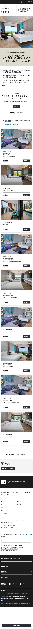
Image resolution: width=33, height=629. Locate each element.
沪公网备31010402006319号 (10, 551)
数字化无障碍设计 (19, 598)
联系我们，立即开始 (7, 468)
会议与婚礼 (4, 513)
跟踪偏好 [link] (18, 504)
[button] (21, 2)
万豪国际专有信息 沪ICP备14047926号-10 (11, 545)
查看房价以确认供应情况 (10, 124)
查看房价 (26, 160)
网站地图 (26, 598)
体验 (2, 510)
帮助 (2, 600)
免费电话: (8, 525)
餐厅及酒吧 (4, 507)
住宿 (2, 504)
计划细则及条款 (16, 596)
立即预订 (16, 106)
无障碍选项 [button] (6, 151)
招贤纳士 (3, 596)
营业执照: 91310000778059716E (9, 549)
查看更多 (4, 85)
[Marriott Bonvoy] (28, 2)
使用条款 (9, 596)
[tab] (12, 113)
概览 (2, 501)
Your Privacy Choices (8, 598)
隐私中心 (23, 596)
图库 (17, 501)
